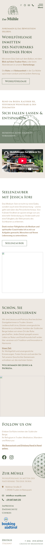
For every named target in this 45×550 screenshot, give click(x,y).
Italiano (7, 543)
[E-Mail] (29, 5)
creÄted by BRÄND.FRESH (31, 544)
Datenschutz (9, 509)
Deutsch (7, 540)
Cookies (6, 512)
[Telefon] (33, 5)
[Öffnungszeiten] (25, 5)
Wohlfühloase (15, 81)
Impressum (8, 505)
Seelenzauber (14, 243)
